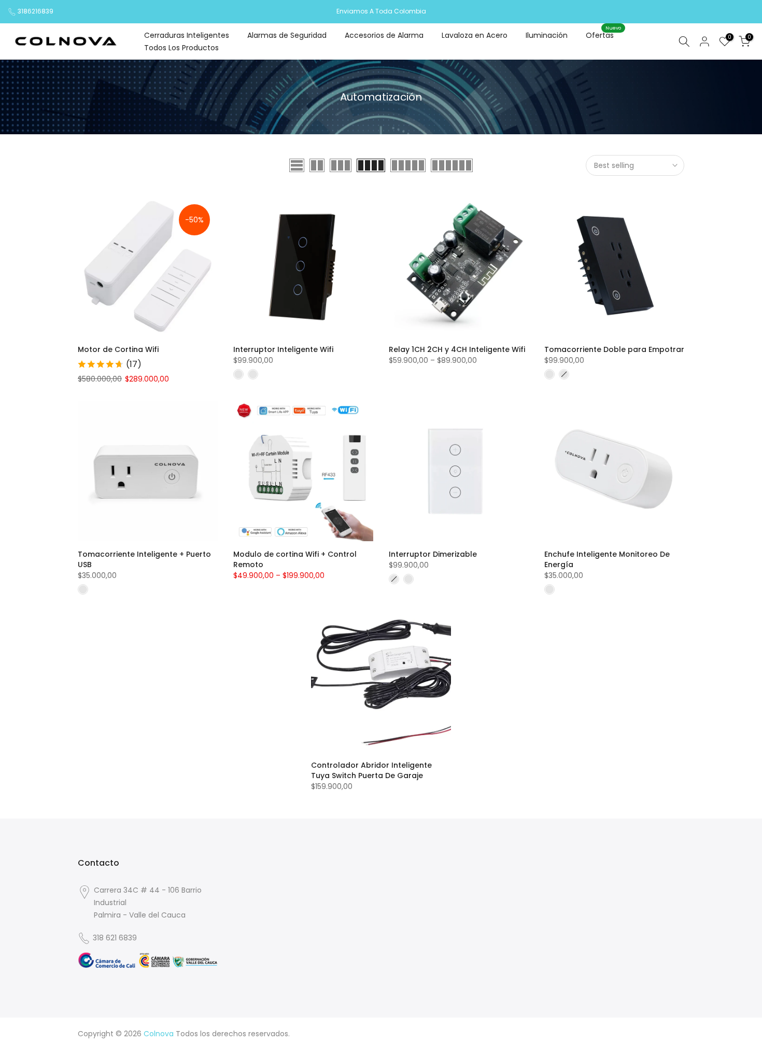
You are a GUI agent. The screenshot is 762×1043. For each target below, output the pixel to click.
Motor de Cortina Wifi (118, 349)
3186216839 (35, 11)
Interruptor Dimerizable (433, 554)
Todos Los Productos (181, 48)
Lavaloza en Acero (474, 35)
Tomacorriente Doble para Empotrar (614, 349)
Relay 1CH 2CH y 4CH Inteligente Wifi (457, 349)
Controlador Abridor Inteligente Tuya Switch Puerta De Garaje (371, 770)
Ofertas (604, 34)
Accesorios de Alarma (384, 35)
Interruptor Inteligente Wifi (283, 349)
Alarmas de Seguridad (287, 35)
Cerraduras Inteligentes (186, 35)
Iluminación (547, 35)
